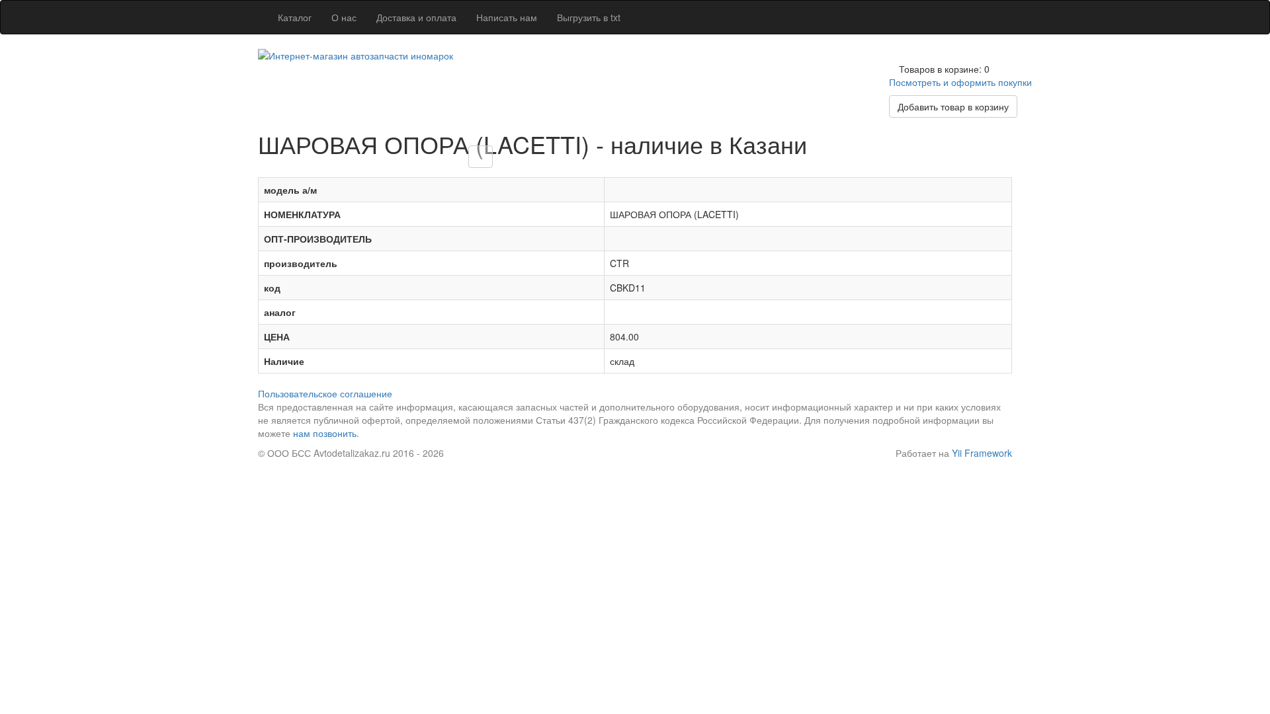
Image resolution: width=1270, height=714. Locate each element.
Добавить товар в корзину (953, 106)
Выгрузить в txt (588, 17)
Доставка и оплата (416, 17)
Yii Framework (982, 452)
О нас (344, 17)
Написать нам (506, 17)
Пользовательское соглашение (325, 393)
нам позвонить (325, 433)
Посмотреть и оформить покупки (960, 82)
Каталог (295, 17)
